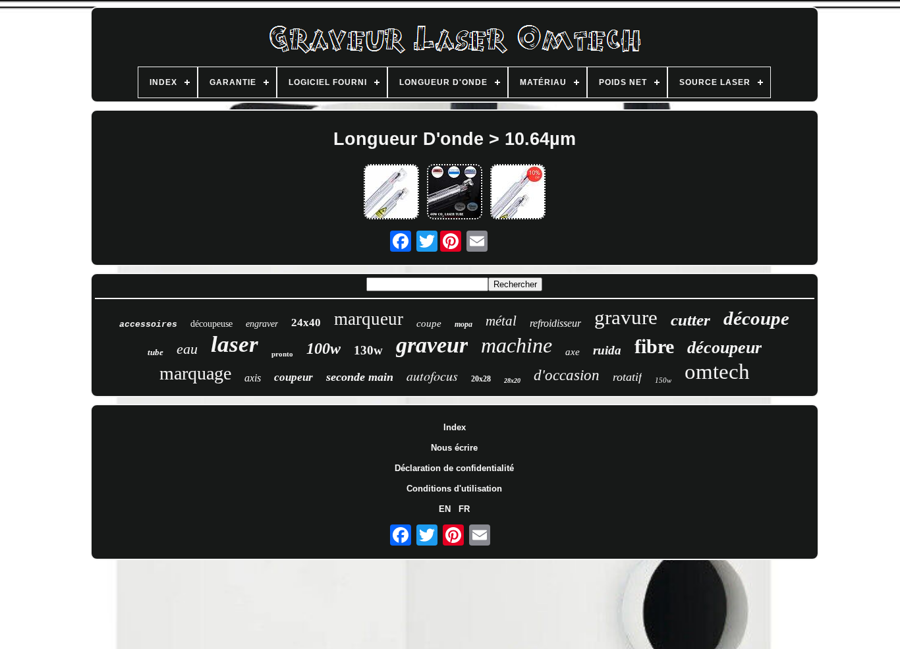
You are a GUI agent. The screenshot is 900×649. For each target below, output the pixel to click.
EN (445, 509)
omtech (717, 371)
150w (663, 380)
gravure (626, 317)
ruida (607, 350)
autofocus (432, 375)
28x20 (512, 380)
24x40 (306, 322)
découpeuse (211, 324)
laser (234, 344)
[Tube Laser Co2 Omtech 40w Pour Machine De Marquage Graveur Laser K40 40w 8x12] (518, 192)
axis (252, 377)
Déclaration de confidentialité (454, 468)
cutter (690, 320)
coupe (428, 323)
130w (368, 350)
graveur (432, 345)
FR (464, 509)
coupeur (293, 377)
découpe (756, 318)
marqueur (368, 319)
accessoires (148, 324)
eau (187, 349)
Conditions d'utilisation (454, 489)
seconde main (359, 376)
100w (323, 348)
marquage (195, 373)
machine (516, 345)
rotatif (627, 376)
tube (155, 352)
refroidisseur (555, 323)
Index (454, 427)
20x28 (481, 378)
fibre (654, 346)
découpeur (724, 347)
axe (572, 352)
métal (501, 321)
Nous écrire (454, 448)
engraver (262, 324)
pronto (282, 354)
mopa (463, 324)
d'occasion (567, 375)
